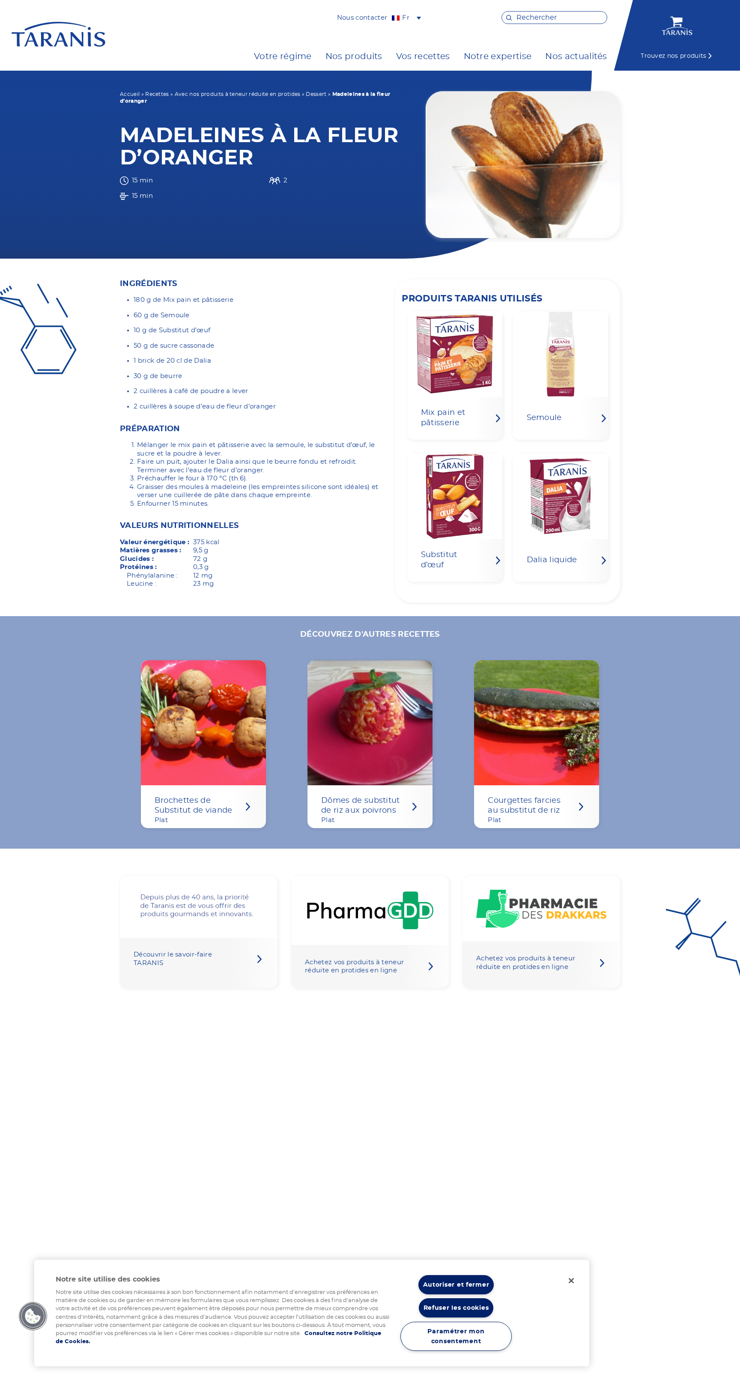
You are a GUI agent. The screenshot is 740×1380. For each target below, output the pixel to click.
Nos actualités (576, 56)
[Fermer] (571, 1280)
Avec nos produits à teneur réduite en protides (238, 94)
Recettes (157, 94)
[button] (33, 1316)
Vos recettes (423, 56)
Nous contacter (362, 18)
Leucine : (141, 584)
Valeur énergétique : (154, 542)
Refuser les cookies (456, 1308)
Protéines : (138, 567)
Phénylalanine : (152, 575)
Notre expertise (498, 56)
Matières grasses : (151, 550)
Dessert (316, 94)
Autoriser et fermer (456, 1285)
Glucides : (137, 559)
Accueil (130, 94)
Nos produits (353, 56)
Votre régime (283, 56)
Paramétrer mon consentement (455, 1336)
